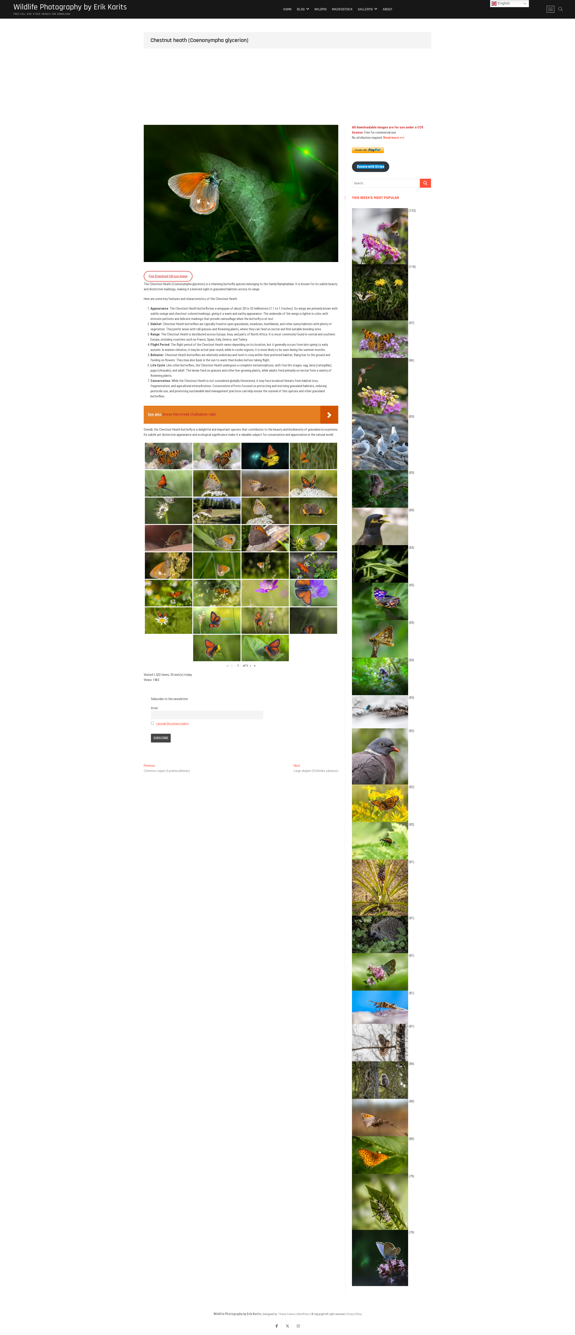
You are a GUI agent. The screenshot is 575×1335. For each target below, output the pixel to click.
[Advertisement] (287, 91)
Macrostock (342, 9)
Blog (301, 9)
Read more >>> (393, 138)
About (388, 9)
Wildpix (320, 9)
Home (287, 9)
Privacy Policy (354, 1314)
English (503, 3)
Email (154, 708)
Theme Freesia (286, 1314)
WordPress (303, 1314)
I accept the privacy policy (172, 723)
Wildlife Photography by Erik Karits (70, 7)
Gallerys (365, 9)
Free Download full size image (168, 276)
